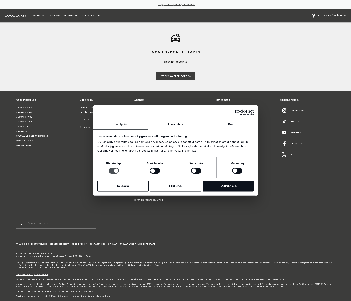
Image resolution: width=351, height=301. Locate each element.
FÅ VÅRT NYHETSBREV (91, 112)
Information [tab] (175, 124)
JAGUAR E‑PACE (24, 112)
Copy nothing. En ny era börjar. (176, 4)
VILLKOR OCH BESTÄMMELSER (31, 244)
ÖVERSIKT (85, 127)
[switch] (155, 171)
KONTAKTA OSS (97, 244)
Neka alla (123, 185)
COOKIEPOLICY (79, 244)
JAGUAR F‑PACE (24, 107)
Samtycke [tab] (120, 124)
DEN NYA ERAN (24, 145)
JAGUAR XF (22, 131)
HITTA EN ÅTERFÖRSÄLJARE (148, 200)
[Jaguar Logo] (16, 15)
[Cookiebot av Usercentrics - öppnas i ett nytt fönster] (238, 112)
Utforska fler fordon (176, 76)
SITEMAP (112, 244)
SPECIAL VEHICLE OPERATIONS (32, 136)
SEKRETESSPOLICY (59, 244)
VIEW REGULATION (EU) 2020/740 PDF (32, 275)
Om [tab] (230, 124)
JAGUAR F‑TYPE (24, 122)
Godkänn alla (228, 185)
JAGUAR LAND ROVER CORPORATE (137, 244)
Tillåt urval (175, 185)
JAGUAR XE (22, 126)
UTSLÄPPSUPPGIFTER (27, 141)
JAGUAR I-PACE (24, 117)
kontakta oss (31, 291)
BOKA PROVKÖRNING (90, 107)
